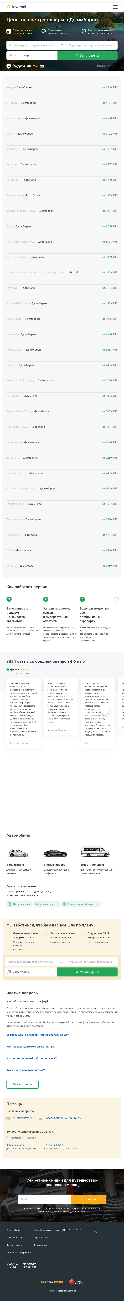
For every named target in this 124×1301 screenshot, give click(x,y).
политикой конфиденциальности (69, 1211)
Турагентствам (41, 1237)
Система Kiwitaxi (14, 1230)
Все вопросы (22, 1084)
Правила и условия (66, 1290)
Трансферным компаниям (46, 1230)
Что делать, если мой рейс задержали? (31, 1058)
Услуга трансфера (14, 1237)
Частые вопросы (14, 1245)
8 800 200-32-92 (15, 1145)
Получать (88, 1199)
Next (104, 709)
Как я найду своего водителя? (25, 1070)
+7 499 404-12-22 (54, 1145)
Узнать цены (89, 55)
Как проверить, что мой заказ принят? (30, 1046)
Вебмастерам (40, 1245)
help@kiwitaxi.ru (23, 1118)
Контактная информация (18, 1252)
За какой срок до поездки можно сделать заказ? (37, 1034)
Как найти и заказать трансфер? (27, 1001)
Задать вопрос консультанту (63, 1118)
